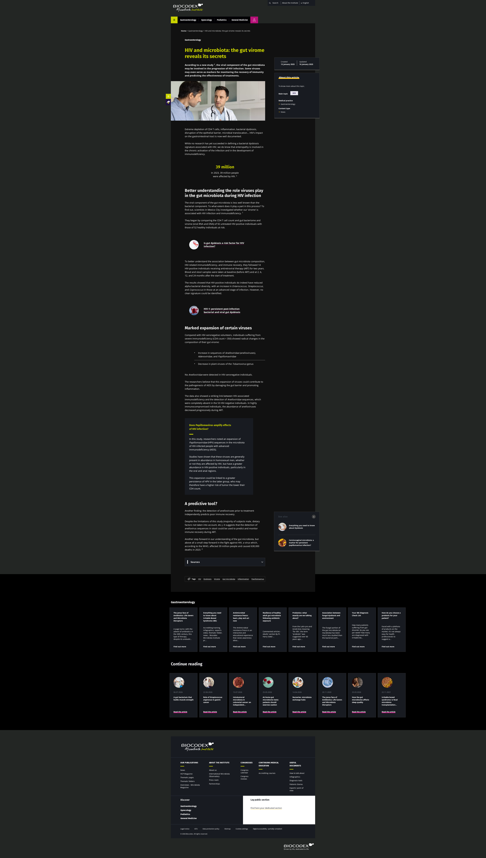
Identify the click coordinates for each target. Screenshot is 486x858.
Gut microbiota (228, 579)
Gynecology (206, 20)
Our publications (189, 762)
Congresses (246, 762)
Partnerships (214, 784)
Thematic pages (187, 777)
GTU (196, 829)
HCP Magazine (186, 774)
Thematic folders (187, 781)
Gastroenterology (188, 20)
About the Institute (290, 3)
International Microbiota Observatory (219, 775)
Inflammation (243, 579)
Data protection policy (211, 829)
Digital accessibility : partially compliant (267, 829)
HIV (199, 579)
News (283, 112)
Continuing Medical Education (269, 764)
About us (213, 770)
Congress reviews (244, 777)
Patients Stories (296, 784)
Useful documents (295, 764)
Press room (214, 780)
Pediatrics (222, 20)
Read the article (180, 712)
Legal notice (184, 829)
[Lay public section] (254, 20)
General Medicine (240, 20)
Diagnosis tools (296, 780)
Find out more (180, 646)
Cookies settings (242, 829)
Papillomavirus (257, 579)
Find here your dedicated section (266, 808)
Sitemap (227, 829)
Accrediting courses (267, 773)
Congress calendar (244, 771)
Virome (217, 579)
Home (183, 31)
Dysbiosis (207, 579)
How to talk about (297, 773)
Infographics (295, 777)
